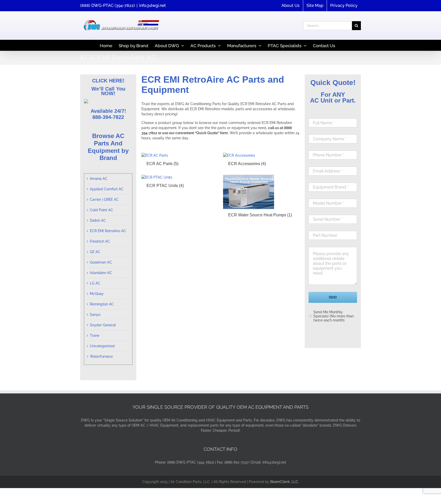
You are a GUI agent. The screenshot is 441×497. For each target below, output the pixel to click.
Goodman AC (101, 262)
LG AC (95, 283)
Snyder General (103, 325)
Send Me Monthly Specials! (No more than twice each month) (333, 316)
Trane (94, 335)
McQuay (97, 294)
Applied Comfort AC (107, 189)
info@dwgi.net (152, 5)
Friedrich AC (100, 241)
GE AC (95, 252)
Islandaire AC (101, 273)
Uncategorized (102, 346)
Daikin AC (98, 220)
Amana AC (98, 179)
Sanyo (95, 315)
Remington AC (102, 304)
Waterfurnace (101, 356)
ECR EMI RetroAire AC (108, 231)
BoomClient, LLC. (284, 482)
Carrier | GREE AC (104, 199)
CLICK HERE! (108, 80)
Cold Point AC (101, 210)
